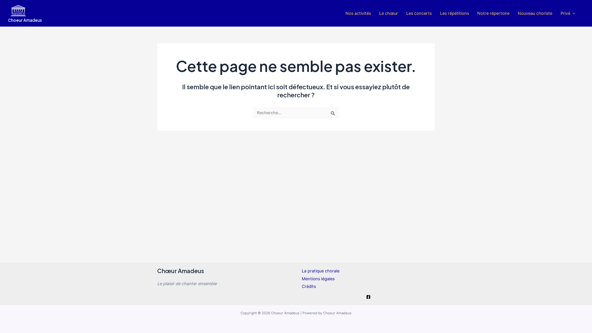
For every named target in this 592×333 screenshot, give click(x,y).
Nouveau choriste (535, 13)
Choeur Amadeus (25, 20)
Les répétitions (454, 13)
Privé (565, 13)
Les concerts (419, 13)
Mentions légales (318, 278)
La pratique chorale (320, 270)
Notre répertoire (493, 13)
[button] (572, 13)
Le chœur (388, 13)
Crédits (309, 286)
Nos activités (358, 13)
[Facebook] (368, 297)
